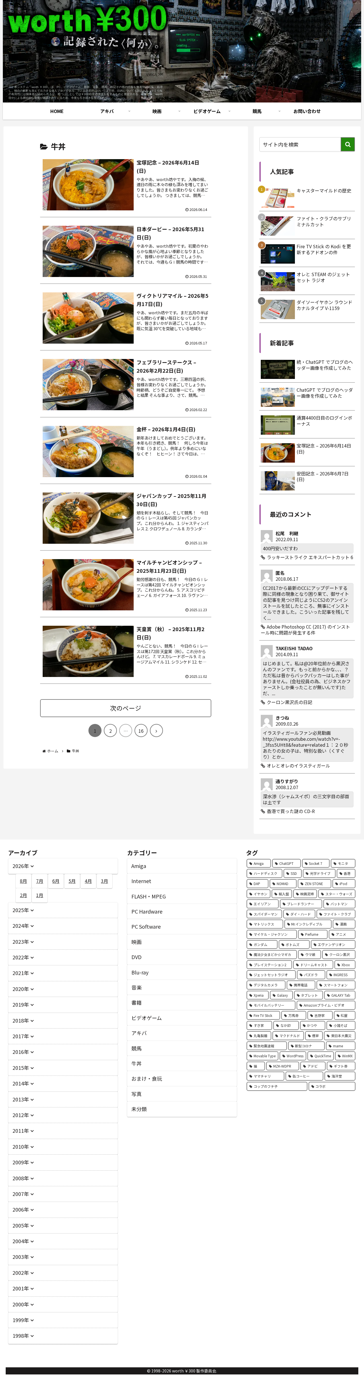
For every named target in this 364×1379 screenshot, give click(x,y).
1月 (39, 895)
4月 (88, 880)
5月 (72, 880)
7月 (39, 880)
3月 (104, 880)
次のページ (125, 707)
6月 (55, 880)
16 (141, 730)
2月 (23, 895)
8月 (23, 880)
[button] (348, 144)
